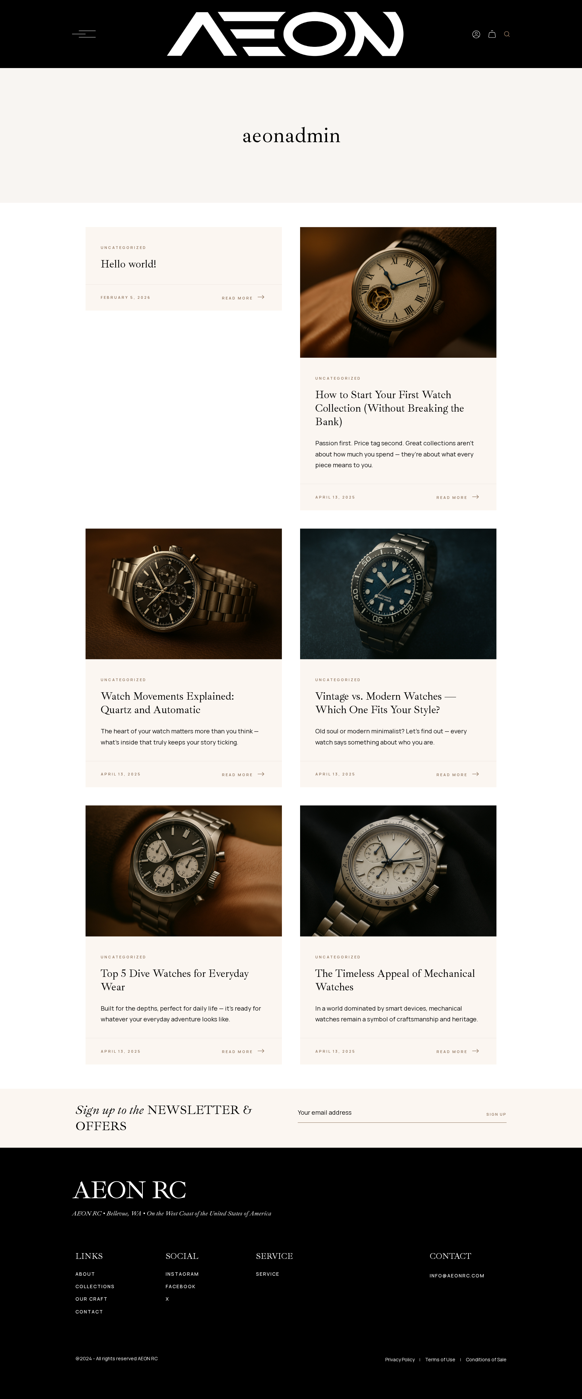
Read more (237, 297)
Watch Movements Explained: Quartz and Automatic (167, 703)
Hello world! (128, 264)
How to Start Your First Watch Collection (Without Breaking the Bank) (389, 408)
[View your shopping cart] (492, 34)
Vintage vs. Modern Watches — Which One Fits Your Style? (385, 703)
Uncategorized (124, 247)
